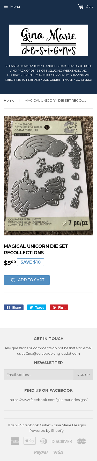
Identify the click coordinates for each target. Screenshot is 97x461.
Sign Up (83, 375)
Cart (89, 6)
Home (9, 100)
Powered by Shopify (46, 430)
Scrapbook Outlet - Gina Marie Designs (53, 425)
